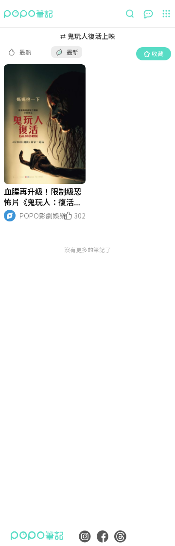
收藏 (157, 53)
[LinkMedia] (45, 124)
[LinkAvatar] (10, 215)
